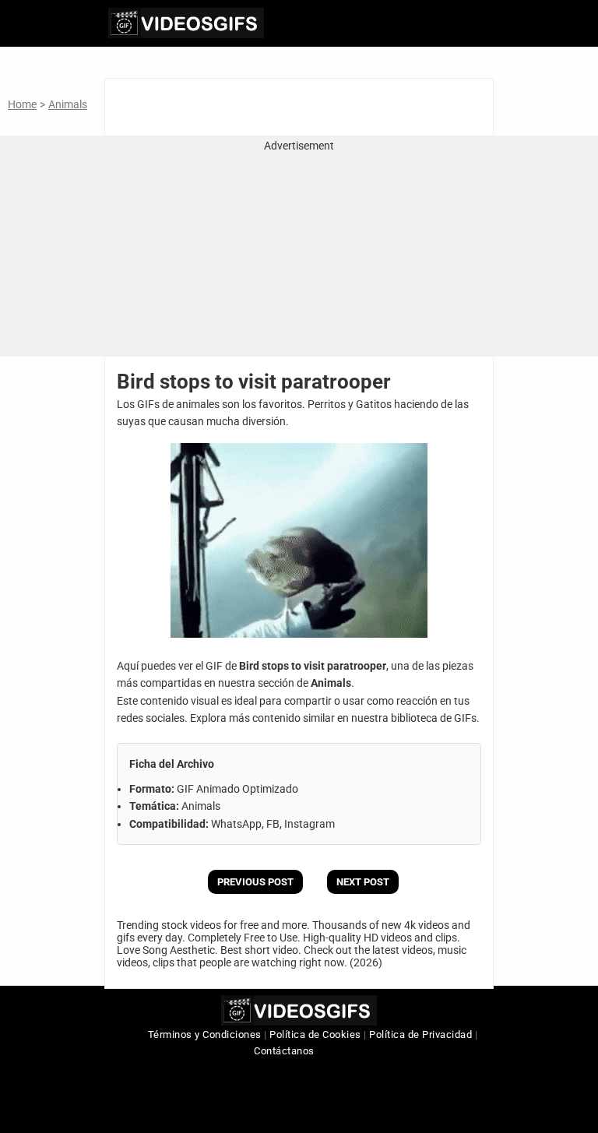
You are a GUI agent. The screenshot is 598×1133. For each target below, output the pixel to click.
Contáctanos (284, 1051)
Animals (67, 104)
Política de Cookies (315, 1034)
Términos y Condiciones (205, 1034)
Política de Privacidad (420, 1034)
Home (22, 104)
